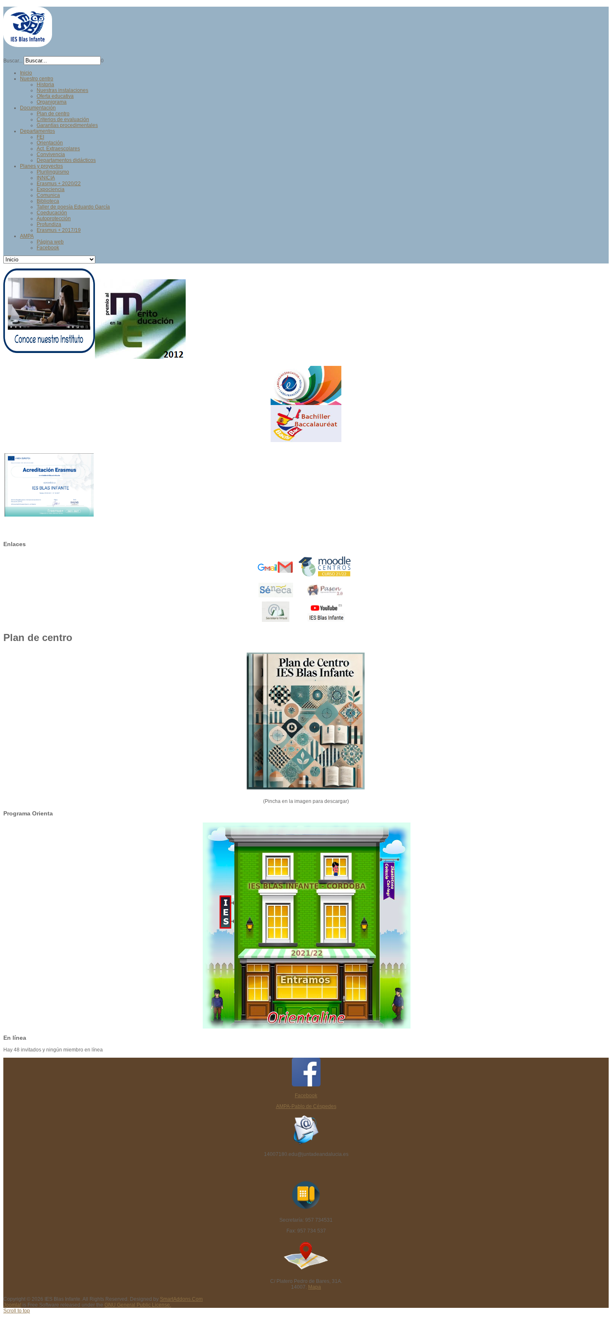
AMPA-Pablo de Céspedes (306, 1106)
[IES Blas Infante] (27, 43)
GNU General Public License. (137, 1305)
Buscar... (12, 61)
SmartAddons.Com (181, 1299)
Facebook (306, 1095)
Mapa (314, 1287)
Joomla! (12, 1305)
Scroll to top (16, 1311)
